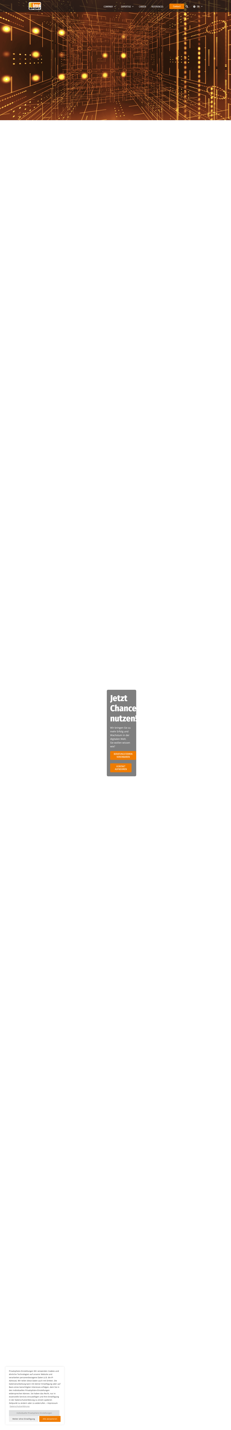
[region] (34, 1396)
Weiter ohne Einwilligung (23, 1419)
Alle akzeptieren (50, 1419)
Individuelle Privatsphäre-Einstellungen (34, 1413)
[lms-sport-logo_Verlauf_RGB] (35, 6)
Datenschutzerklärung (20, 1406)
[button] (115, 6)
